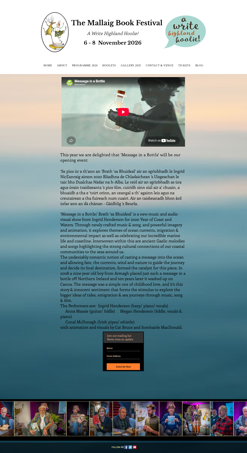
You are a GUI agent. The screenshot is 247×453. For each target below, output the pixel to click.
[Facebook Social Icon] (126, 447)
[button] (40, 418)
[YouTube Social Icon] (134, 447)
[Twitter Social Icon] (130, 447)
